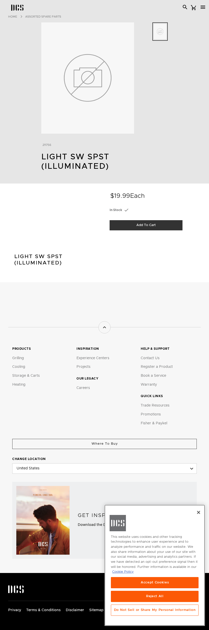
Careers (83, 388)
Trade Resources (155, 405)
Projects (83, 367)
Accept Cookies (155, 582)
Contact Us (150, 358)
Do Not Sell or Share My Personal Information (155, 610)
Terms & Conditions (43, 610)
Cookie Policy (123, 571)
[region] (154, 565)
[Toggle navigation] (203, 7)
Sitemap (96, 610)
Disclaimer (75, 610)
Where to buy (105, 443)
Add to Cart (146, 225)
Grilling (18, 358)
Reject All (155, 596)
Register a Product (157, 367)
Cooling (18, 367)
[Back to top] (104, 327)
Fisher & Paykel (154, 423)
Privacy (14, 610)
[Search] (185, 7)
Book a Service (153, 375)
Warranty (149, 384)
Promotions (151, 414)
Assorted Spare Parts (43, 16)
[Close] (198, 512)
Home (12, 16)
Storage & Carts (26, 375)
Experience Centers (92, 358)
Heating (18, 384)
